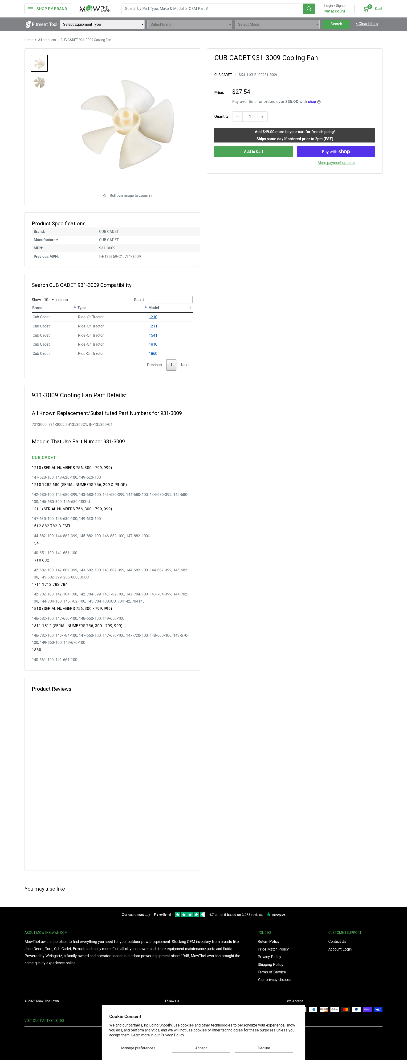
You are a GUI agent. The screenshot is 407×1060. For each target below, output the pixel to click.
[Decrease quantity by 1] (237, 117)
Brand (37, 308)
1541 (153, 335)
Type (81, 308)
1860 (153, 353)
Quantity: (221, 116)
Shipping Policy (270, 964)
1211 (153, 326)
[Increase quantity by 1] (262, 117)
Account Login (340, 949)
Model (153, 308)
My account (334, 11)
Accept (201, 1048)
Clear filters (367, 23)
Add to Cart (253, 151)
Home (28, 40)
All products (47, 40)
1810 (153, 344)
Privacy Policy (172, 1035)
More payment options (336, 162)
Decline (264, 1048)
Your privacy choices (274, 979)
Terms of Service (272, 972)
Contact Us (337, 941)
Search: (140, 299)
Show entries (50, 299)
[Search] (309, 9)
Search (336, 24)
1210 (153, 317)
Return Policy (269, 941)
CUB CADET (223, 75)
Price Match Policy (273, 949)
